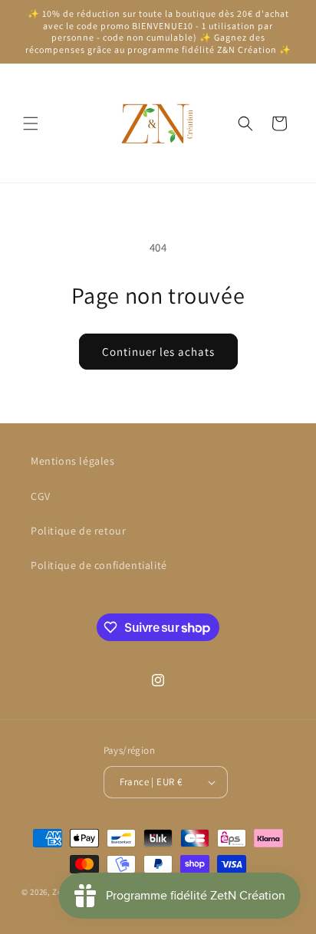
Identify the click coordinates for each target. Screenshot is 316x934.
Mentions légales (73, 461)
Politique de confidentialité (99, 565)
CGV (41, 496)
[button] (31, 123)
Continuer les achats (158, 351)
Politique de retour (78, 531)
